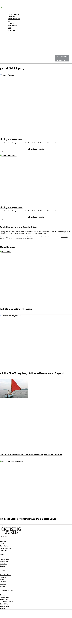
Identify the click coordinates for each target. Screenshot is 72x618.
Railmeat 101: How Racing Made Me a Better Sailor (28, 518)
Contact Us (3, 564)
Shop (9, 28)
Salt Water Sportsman (7, 602)
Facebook (3, 577)
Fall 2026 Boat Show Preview (16, 309)
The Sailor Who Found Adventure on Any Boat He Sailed (31, 454)
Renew (2, 544)
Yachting (2, 608)
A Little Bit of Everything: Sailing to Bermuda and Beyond (32, 373)
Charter (11, 23)
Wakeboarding (4, 606)
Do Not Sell (3, 550)
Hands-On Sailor (14, 19)
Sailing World (4, 599)
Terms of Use (4, 561)
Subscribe (3, 541)
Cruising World (4, 597)
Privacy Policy (64, 237)
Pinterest (3, 581)
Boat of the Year (14, 14)
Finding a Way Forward (11, 139)
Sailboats (11, 16)
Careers (2, 566)
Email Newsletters (5, 575)
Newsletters (12, 25)
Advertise (11, 30)
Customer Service (5, 548)
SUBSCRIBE (64, 56)
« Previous (32, 149)
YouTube (2, 586)
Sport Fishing (4, 604)
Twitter (2, 579)
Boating (2, 595)
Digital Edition (4, 546)
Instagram (3, 584)
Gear (9, 21)
